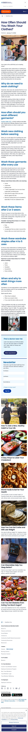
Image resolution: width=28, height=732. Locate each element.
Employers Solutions (6, 682)
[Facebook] (2, 688)
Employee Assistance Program (8, 669)
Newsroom (4, 642)
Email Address (6, 382)
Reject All (14, 726)
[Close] (26, 710)
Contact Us (4, 635)
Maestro (3, 660)
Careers (3, 649)
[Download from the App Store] (6, 695)
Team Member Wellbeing (7, 676)
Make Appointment (10, 353)
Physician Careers (5, 653)
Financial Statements (6, 707)
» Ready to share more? (9, 387)
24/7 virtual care (22, 699)
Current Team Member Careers (9, 666)
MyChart (7, 700)
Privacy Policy (14, 719)
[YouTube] (16, 688)
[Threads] (10, 688)
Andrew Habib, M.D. (6, 121)
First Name (5, 370)
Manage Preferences (14, 722)
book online (12, 700)
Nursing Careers (5, 651)
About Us (3, 628)
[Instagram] (5, 688)
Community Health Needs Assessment (10, 638)
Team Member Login (6, 673)
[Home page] (2, 16)
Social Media (4, 633)
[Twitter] (13, 688)
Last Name (5, 376)
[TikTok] (19, 688)
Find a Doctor (6, 11)
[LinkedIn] (8, 688)
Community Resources (6, 640)
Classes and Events (6, 631)
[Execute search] (26, 6)
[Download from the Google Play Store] (17, 695)
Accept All (14, 729)
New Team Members (6, 671)
